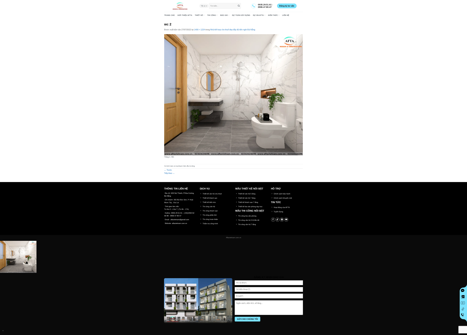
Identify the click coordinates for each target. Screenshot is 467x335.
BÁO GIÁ (224, 15)
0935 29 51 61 (176, 213)
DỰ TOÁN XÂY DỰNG (241, 15)
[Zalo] (463, 297)
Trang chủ (169, 15)
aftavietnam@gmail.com (180, 219)
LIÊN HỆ (285, 15)
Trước (168, 170)
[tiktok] (463, 309)
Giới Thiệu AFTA (184, 15)
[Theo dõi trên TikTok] (277, 220)
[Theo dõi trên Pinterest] (282, 220)
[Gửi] (239, 6)
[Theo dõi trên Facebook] (273, 220)
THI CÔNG (211, 15)
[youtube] (463, 303)
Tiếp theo (169, 173)
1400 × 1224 (199, 30)
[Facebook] (463, 291)
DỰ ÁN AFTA (258, 15)
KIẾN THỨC (273, 15)
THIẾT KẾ (199, 15)
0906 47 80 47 (175, 216)
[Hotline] (463, 315)
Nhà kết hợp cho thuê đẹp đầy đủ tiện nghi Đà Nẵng (232, 30)
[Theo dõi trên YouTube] (286, 220)
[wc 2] (233, 95)
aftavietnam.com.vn (179, 223)
